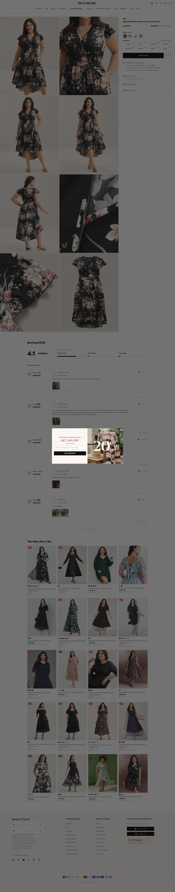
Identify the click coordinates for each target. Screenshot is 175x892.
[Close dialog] (121, 430)
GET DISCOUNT (70, 453)
